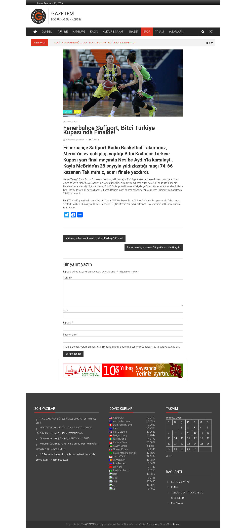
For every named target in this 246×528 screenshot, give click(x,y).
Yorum (67, 277)
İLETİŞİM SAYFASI (180, 482)
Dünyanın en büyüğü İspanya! (55, 438)
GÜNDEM (47, 31)
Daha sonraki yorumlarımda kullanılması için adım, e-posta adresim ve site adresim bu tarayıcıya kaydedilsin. (123, 346)
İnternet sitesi (70, 334)
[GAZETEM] (35, 31)
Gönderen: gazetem (75, 139)
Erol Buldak (177, 503)
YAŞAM (159, 31)
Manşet (68, 112)
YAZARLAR (175, 31)
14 (175, 438)
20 (169, 443)
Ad (65, 310)
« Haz (169, 456)
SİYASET (133, 31)
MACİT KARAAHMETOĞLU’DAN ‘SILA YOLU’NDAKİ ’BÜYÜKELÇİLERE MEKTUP (95, 42)
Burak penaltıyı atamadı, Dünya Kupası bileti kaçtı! (153, 247)
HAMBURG (79, 31)
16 (188, 438)
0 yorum (95, 139)
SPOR (146, 31)
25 (201, 443)
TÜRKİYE (63, 31)
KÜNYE (175, 487)
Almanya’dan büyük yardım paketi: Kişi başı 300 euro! (95, 238)
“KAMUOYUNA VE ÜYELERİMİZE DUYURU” (61, 418)
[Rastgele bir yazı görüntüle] (211, 31)
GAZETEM (62, 13)
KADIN (94, 31)
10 (195, 433)
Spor (77, 112)
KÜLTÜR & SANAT (113, 31)
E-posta (68, 322)
